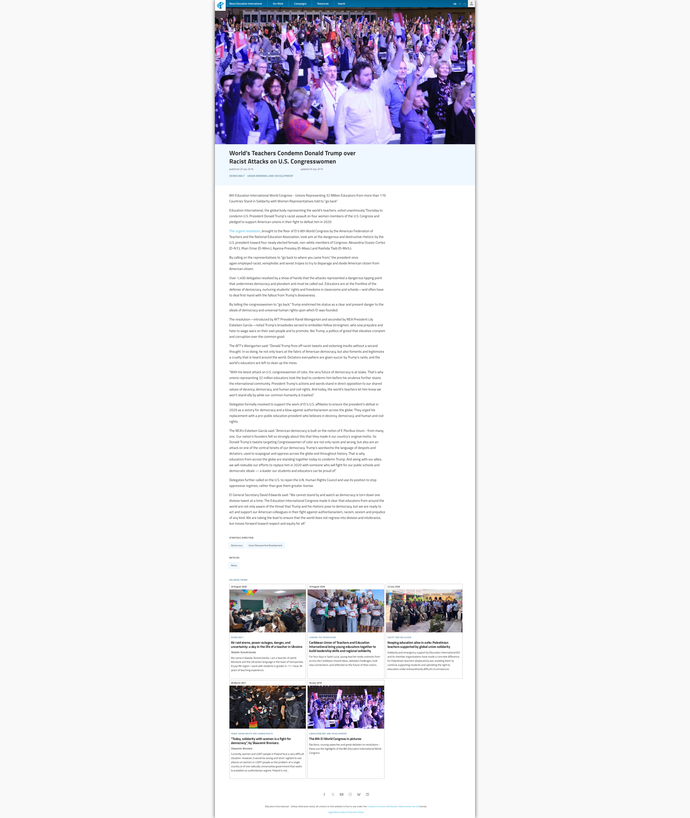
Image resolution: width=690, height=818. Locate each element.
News (234, 565)
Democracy (236, 545)
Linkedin (367, 794)
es (465, 3)
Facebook (324, 794)
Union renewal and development (265, 545)
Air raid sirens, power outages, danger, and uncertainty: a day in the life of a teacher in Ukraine (267, 629)
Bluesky (359, 794)
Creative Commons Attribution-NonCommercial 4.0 (393, 806)
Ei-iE (220, 6)
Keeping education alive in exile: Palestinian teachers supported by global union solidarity (424, 628)
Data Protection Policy (352, 812)
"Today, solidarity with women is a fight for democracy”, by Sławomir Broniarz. (267, 727)
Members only (471, 3)
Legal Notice (334, 812)
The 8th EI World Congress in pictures (346, 718)
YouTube (341, 794)
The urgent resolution (244, 230)
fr (460, 3)
